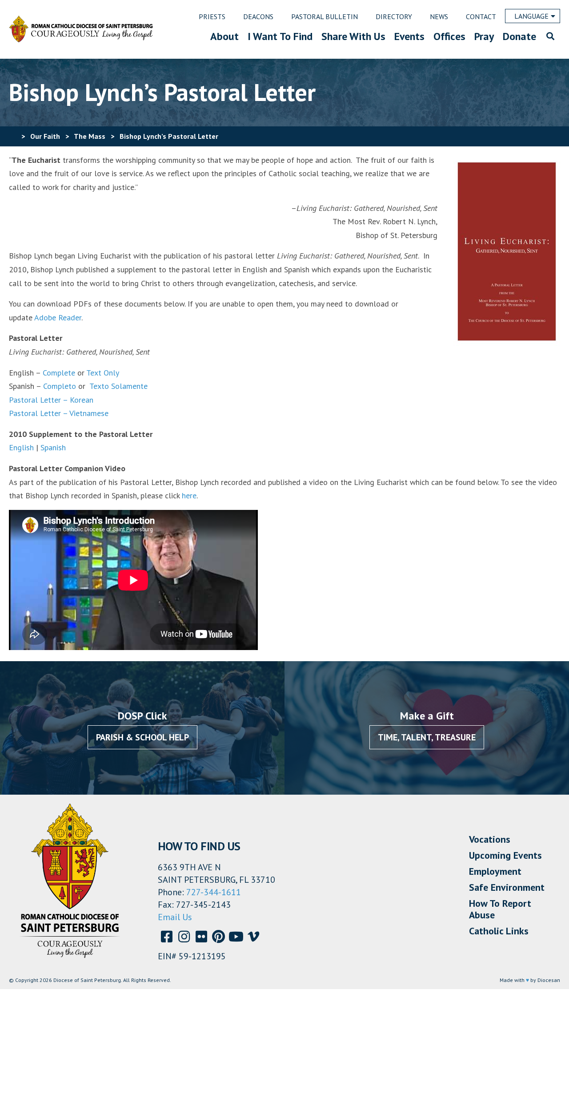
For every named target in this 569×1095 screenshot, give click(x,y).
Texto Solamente (118, 386)
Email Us (175, 917)
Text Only (102, 373)
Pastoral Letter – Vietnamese (58, 413)
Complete (57, 373)
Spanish (53, 447)
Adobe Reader (57, 317)
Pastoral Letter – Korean (51, 400)
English (21, 447)
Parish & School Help (142, 737)
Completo (59, 386)
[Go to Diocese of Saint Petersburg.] (12, 136)
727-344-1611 (213, 892)
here (189, 495)
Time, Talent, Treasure (427, 737)
